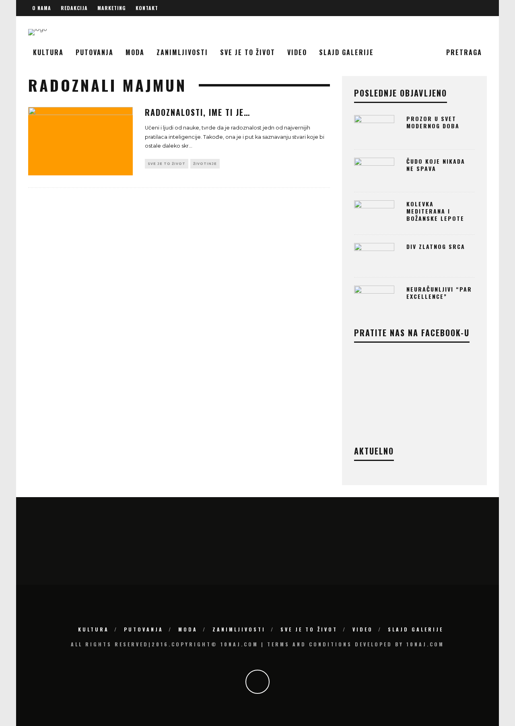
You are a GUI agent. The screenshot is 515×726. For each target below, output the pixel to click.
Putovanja (94, 52)
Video (297, 52)
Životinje (205, 164)
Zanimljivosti (182, 52)
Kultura (48, 52)
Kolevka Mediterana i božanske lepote (435, 210)
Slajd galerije (346, 52)
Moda (135, 52)
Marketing (111, 7)
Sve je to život (247, 52)
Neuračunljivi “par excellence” (439, 292)
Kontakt (147, 7)
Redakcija (74, 7)
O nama (41, 7)
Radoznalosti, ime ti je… (197, 112)
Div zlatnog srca (435, 246)
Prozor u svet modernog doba (432, 122)
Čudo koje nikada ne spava (435, 165)
